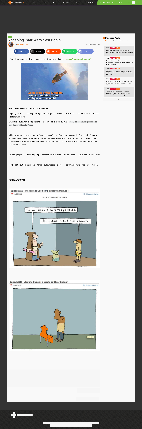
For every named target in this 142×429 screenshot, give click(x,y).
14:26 (119, 61)
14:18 (119, 71)
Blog (10, 37)
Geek (54, 3)
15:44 (119, 51)
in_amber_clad (22, 44)
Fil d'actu (108, 41)
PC (100, 3)
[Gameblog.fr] (15, 2)
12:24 (119, 82)
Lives (126, 41)
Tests (77, 3)
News (121, 41)
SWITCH (114, 3)
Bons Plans (90, 3)
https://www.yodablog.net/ (78, 59)
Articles (115, 41)
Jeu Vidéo (33, 3)
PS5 (104, 3)
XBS (108, 3)
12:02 (119, 92)
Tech (44, 3)
